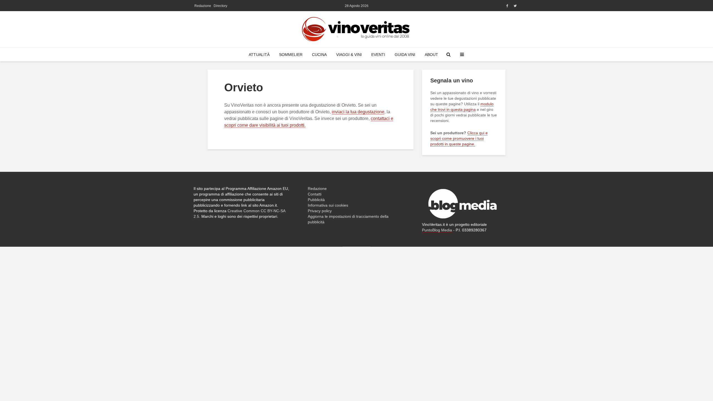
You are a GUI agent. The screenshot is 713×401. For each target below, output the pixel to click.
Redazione (202, 6)
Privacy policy (320, 211)
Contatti (314, 194)
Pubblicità (316, 199)
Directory (220, 6)
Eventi (378, 54)
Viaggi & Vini (349, 54)
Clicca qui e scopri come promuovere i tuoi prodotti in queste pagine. (459, 138)
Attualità (259, 54)
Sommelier (290, 54)
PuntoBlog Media (437, 230)
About (431, 54)
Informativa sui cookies (328, 205)
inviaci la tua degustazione (358, 111)
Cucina (319, 54)
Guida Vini (405, 54)
